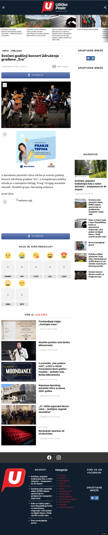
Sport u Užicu (65, 486)
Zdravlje (62, 504)
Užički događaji (65, 496)
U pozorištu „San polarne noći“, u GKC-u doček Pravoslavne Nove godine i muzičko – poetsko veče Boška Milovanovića (53, 369)
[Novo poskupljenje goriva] (88, 21)
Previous (1, 28)
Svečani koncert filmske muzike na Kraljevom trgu (96, 274)
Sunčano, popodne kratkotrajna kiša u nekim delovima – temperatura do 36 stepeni (90, 185)
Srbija (61, 488)
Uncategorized (65, 491)
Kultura (42, 315)
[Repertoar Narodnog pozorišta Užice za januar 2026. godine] (18, 394)
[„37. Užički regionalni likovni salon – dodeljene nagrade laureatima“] (18, 415)
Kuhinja (62, 475)
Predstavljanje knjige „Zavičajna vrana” (50, 323)
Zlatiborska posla (66, 507)
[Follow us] (105, 7)
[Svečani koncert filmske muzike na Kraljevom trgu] (81, 275)
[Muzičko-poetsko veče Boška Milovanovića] (18, 351)
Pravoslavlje (64, 480)
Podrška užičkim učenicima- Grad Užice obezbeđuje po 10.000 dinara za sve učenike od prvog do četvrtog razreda (98, 260)
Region (62, 483)
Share (5, 85)
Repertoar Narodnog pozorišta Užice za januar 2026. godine (52, 388)
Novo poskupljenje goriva (87, 29)
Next (106, 28)
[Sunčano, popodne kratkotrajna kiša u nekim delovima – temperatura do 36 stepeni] (12, 21)
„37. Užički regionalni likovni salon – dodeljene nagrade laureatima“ (54, 409)
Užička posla (64, 494)
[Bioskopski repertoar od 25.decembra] (18, 436)
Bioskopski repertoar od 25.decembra (51, 432)
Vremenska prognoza (68, 499)
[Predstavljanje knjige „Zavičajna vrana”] (18, 330)
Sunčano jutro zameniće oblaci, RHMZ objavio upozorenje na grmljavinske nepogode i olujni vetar (96, 207)
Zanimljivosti (64, 502)
